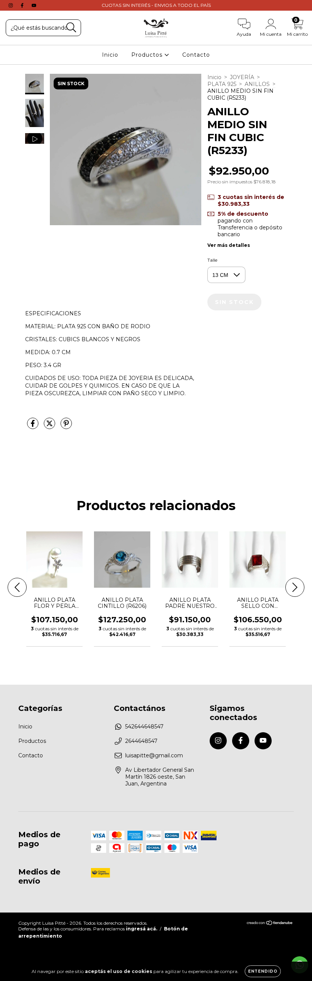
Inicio (110, 54)
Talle (212, 260)
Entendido (262, 971)
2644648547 (141, 741)
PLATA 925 (221, 84)
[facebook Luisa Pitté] (23, 5)
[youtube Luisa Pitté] (34, 5)
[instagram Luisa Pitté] (11, 5)
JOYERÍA (242, 77)
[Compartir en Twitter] (50, 426)
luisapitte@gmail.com (154, 755)
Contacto (196, 54)
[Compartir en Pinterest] (66, 426)
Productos (147, 54)
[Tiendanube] (270, 924)
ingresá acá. (141, 929)
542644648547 (144, 726)
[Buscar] (71, 28)
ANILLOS (257, 84)
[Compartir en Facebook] (33, 426)
